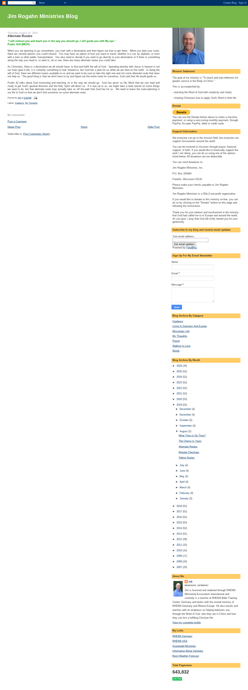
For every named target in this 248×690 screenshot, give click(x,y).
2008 (180, 561)
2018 (180, 506)
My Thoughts (31, 103)
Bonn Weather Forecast (185, 656)
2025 (180, 371)
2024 (180, 376)
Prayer (176, 340)
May (182, 476)
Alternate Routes (188, 446)
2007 (180, 567)
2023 (180, 382)
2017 (180, 511)
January (184, 498)
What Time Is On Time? (192, 435)
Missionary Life (180, 331)
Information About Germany (187, 650)
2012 (180, 539)
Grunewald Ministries (184, 646)
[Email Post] (35, 98)
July (182, 465)
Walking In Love (181, 346)
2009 (180, 555)
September (186, 425)
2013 (180, 533)
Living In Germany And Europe (189, 326)
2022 (180, 388)
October (184, 420)
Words (176, 350)
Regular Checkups (189, 452)
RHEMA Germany (182, 636)
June (183, 470)
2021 (180, 393)
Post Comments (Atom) (36, 133)
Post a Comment (17, 121)
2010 (180, 550)
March (183, 487)
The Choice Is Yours (190, 441)
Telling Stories (187, 457)
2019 (180, 404)
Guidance (19, 103)
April (182, 481)
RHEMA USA (179, 641)
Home (84, 127)
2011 (180, 544)
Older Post (154, 127)
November (186, 414)
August (184, 431)
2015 (180, 522)
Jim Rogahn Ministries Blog (42, 16)
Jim (190, 581)
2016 (180, 517)
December (186, 409)
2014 (180, 528)
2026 (180, 365)
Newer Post (14, 127)
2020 (180, 399)
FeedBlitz (191, 247)
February (185, 493)
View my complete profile (186, 622)
